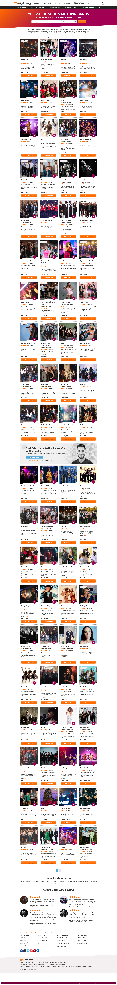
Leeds (79, 881)
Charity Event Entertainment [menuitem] (63, 943)
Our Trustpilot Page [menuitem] (24, 942)
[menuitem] (38, 3)
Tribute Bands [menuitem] (41, 942)
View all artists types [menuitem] (42, 945)
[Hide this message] (95, 983)
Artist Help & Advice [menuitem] (81, 942)
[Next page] (63, 870)
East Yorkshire (73, 881)
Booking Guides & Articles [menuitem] (82, 939)
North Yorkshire (85, 881)
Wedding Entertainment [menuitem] (62, 937)
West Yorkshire (59, 883)
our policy (90, 983)
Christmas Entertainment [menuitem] (62, 942)
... (22, 70)
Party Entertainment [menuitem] (61, 940)
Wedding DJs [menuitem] (40, 943)
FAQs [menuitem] (21, 939)
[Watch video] (34, 55)
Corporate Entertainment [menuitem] (62, 939)
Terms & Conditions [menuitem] (24, 943)
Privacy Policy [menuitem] (23, 945)
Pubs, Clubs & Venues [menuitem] (61, 945)
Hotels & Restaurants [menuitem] (61, 946)
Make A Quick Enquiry (34, 457)
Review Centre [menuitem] (23, 940)
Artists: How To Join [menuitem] (81, 940)
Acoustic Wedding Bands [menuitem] (43, 940)
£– (50, 37)
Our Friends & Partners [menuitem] (82, 943)
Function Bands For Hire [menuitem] (43, 937)
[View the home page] (22, 3)
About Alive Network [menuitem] (81, 937)
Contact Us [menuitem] (22, 937)
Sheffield (91, 881)
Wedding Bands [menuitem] (41, 939)
